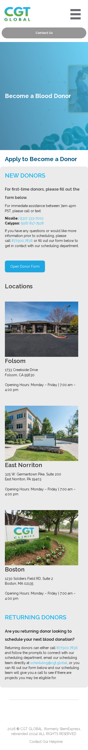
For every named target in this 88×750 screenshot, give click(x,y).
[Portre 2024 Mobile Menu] (75, 14)
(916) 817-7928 (32, 223)
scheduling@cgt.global (48, 663)
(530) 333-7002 (32, 218)
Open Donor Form (25, 266)
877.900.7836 (22, 241)
